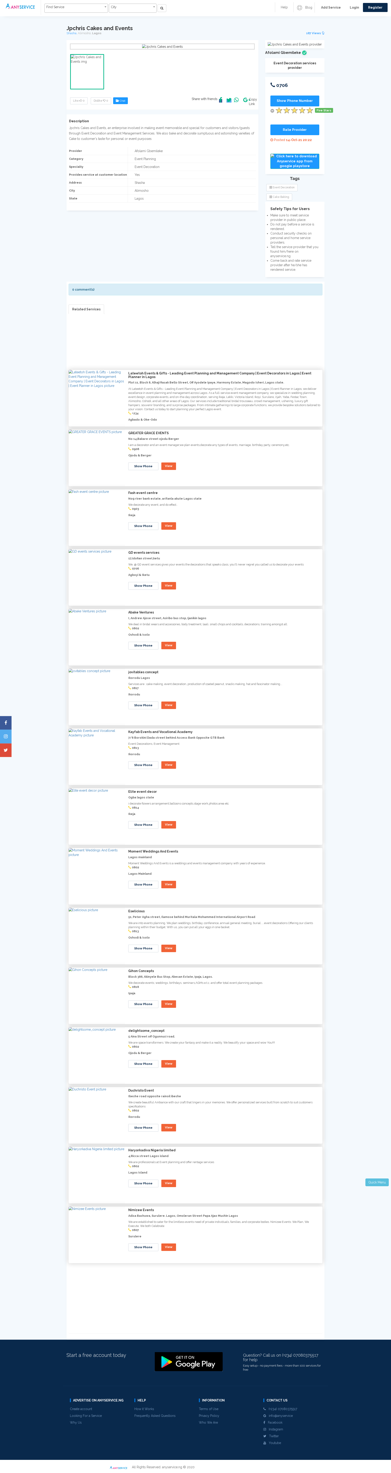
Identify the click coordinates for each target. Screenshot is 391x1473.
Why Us (76, 1422)
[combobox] (76, 8)
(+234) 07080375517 (281, 1409)
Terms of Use (208, 1409)
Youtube (273, 1443)
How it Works (144, 1409)
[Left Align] (161, 8)
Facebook (273, 1422)
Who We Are (208, 1422)
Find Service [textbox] (55, 7)
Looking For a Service (86, 1416)
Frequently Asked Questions (155, 1416)
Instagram (274, 1429)
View (168, 466)
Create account (81, 1409)
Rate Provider (295, 130)
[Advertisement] (195, 345)
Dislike (101, 100)
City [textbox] (114, 7)
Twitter (272, 1436)
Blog (308, 7)
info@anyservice (279, 1416)
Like (79, 100)
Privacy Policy (209, 1416)
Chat (121, 100)
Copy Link (252, 102)
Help (284, 7)
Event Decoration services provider (295, 65)
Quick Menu (377, 1182)
